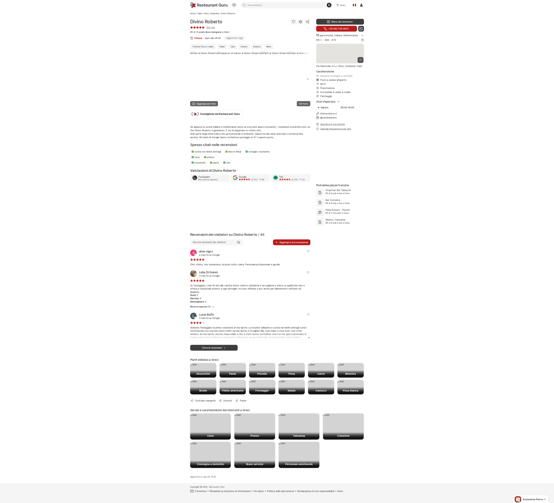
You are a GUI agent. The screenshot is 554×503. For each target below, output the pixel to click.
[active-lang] (354, 5)
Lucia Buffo (206, 314)
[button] (307, 78)
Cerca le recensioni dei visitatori (209, 242)
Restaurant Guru (216, 487)
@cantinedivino (328, 117)
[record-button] (329, 5)
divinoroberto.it (328, 113)
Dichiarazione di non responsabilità (315, 491)
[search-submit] (244, 5)
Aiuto (340, 491)
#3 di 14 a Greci (209, 32)
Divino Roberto (206, 21)
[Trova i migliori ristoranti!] (208, 5)
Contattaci (201, 491)
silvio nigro (206, 251)
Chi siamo (259, 491)
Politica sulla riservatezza (280, 491)
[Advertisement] (250, 208)
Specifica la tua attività (332, 124)
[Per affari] (234, 5)
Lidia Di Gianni (208, 272)
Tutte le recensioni (212, 347)
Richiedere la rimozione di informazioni (230, 491)
